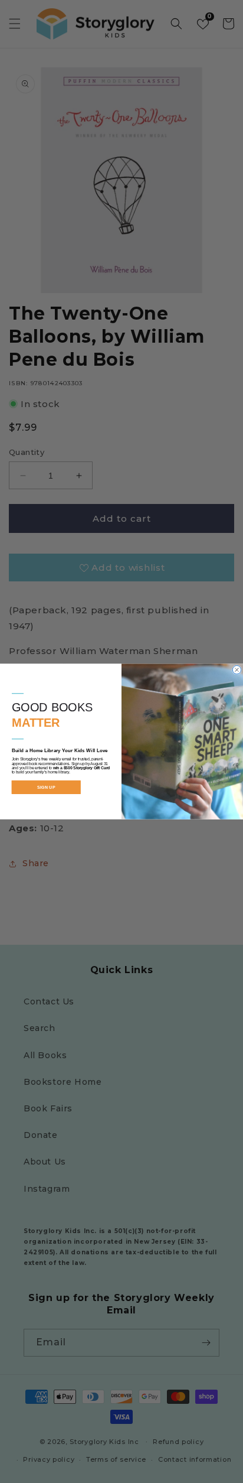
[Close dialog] (236, 669)
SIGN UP (46, 787)
